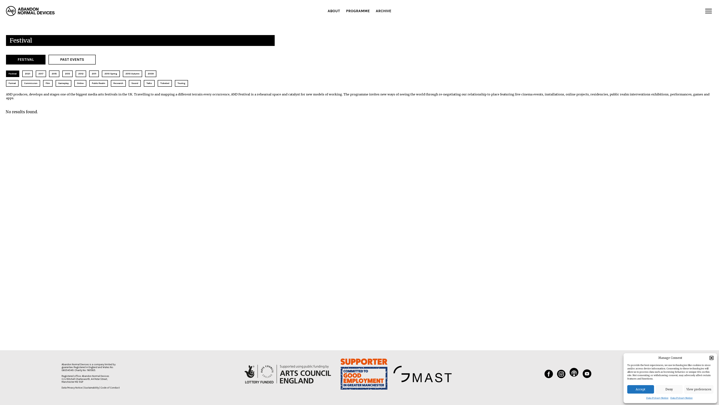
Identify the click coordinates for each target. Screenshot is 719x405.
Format (12, 83)
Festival (26, 59)
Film (48, 83)
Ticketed (164, 83)
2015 (54, 73)
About (334, 11)
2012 (81, 73)
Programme (358, 11)
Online (80, 83)
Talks (149, 83)
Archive (383, 11)
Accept (640, 389)
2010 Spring (110, 73)
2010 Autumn (132, 73)
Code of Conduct (110, 387)
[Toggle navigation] (708, 11)
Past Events (72, 59)
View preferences (698, 389)
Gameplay (63, 83)
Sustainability (91, 387)
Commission (30, 83)
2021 (27, 73)
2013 (67, 73)
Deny (669, 389)
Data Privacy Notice (657, 398)
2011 (94, 73)
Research (118, 83)
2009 (151, 73)
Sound (134, 83)
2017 (40, 73)
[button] (711, 358)
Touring (181, 83)
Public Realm (98, 83)
